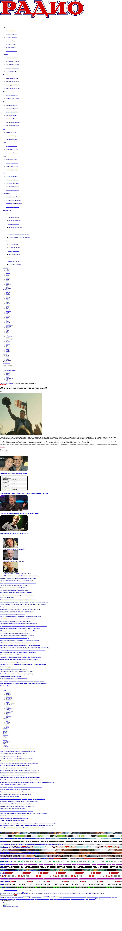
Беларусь (7, 269)
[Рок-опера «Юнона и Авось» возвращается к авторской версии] (14, 510)
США (7, 285)
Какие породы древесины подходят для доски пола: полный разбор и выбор (15, 768)
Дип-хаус (5, 74)
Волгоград (8, 304)
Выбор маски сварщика (5, 666)
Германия (8, 273)
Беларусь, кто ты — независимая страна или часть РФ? (17, 847)
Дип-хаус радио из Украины (12, 81)
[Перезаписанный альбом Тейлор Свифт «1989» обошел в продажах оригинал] (14, 490)
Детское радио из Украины (14, 264)
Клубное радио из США (11, 71)
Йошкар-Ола (8, 309)
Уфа (6, 346)
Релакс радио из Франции (12, 169)
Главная (2, 383)
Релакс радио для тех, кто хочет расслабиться (19, 899)
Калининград (8, 311)
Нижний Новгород (10, 325)
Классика (8, 230)
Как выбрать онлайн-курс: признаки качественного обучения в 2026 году (17, 751)
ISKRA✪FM (4, 867)
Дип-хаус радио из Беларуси (12, 85)
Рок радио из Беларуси (11, 37)
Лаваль (7, 317)
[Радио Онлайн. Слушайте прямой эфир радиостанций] (42, 17)
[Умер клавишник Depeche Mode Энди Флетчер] (14, 530)
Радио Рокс (3, 873)
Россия (7, 270)
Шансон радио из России (12, 95)
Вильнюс (7, 302)
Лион (7, 318)
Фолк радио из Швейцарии (15, 227)
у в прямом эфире (13, 678)
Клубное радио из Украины (12, 61)
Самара (7, 337)
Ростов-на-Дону (9, 336)
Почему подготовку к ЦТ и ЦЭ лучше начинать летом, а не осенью (16, 758)
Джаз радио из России (13, 244)
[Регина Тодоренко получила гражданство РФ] (10, 548)
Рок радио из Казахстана (12, 40)
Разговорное (6, 193)
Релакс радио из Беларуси (12, 166)
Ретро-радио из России (11, 146)
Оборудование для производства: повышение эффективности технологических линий (21, 787)
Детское (7, 257)
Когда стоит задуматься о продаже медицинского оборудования (15, 794)
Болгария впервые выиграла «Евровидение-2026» (13, 662)
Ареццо (7, 293)
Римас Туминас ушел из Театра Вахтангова (13, 561)
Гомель (7, 307)
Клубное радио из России (12, 57)
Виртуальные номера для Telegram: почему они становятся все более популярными (25, 838)
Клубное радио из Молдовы (12, 68)
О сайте (5, 361)
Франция (7, 287)
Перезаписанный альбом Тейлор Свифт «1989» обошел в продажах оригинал (24, 493)
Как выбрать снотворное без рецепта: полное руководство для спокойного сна (19, 763)
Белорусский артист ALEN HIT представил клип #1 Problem (15, 803)
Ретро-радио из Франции (12, 152)
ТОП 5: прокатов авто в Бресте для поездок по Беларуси (13, 753)
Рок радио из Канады (11, 47)
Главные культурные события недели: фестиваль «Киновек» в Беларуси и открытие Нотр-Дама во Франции (28, 823)
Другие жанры (7, 210)
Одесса (7, 330)
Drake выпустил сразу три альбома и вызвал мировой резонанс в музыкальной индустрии (23, 664)
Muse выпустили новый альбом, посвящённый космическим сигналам (18, 652)
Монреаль (8, 322)
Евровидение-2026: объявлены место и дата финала (13, 669)
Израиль (7, 274)
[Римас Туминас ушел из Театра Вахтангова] (10, 560)
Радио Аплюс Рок (5, 876)
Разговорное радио (4, 899)
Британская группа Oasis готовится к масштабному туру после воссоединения (20, 645)
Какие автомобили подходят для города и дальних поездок (14, 590)
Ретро (4, 142)
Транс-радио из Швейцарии (12, 125)
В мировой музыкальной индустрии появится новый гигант (15, 760)
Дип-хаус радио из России (12, 78)
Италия (7, 276)
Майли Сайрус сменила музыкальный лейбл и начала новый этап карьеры (19, 575)
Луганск (7, 319)
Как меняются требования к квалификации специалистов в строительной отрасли (20, 609)
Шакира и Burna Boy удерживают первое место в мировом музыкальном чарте (20, 616)
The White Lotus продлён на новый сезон (10, 676)
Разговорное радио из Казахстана (14, 203)
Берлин (7, 299)
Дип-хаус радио (15, 897)
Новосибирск (8, 326)
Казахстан (8, 278)
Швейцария (8, 288)
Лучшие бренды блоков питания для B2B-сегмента (12, 614)
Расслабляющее (49, 893)
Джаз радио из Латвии (13, 251)
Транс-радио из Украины (12, 108)
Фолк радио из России (13, 217)
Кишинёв (8, 314)
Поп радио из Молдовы (11, 139)
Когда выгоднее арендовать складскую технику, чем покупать (15, 789)
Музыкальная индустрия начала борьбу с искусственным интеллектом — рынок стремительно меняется (27, 782)
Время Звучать (4, 881)
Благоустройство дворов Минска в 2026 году (11, 654)
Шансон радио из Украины (12, 98)
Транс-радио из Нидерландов (13, 122)
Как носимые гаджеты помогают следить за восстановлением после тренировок (19, 640)
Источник (2, 447)
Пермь (7, 333)
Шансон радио (92, 899)
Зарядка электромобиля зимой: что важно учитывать (12, 808)
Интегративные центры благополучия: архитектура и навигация (15, 633)
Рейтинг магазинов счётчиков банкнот (9, 796)
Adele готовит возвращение (7, 597)
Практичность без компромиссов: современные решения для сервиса (16, 811)
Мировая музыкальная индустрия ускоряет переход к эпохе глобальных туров (20, 777)
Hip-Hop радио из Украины (12, 180)
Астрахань (8, 294)
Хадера (7, 349)
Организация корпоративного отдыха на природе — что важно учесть (17, 806)
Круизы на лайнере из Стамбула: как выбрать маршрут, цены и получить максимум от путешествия (24, 647)
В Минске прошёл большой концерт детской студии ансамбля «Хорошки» (19, 659)
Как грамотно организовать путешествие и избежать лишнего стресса (17, 791)
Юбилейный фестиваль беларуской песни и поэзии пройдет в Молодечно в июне (20, 657)
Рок (4, 27)
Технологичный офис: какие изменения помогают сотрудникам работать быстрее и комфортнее (23, 604)
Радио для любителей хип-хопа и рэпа (68, 897)
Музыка (7, 359)
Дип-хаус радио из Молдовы (12, 88)
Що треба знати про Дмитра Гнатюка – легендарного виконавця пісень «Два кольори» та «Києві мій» (31, 844)
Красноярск (8, 700)
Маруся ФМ (3, 841)
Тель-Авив (8, 344)
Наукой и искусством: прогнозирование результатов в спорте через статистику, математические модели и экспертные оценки (38, 835)
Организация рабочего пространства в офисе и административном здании (18, 578)
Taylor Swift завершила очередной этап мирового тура (14, 815)
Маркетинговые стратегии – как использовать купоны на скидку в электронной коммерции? (29, 856)
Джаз (7, 240)
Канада (7, 279)
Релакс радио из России (11, 159)
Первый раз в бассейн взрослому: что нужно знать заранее (14, 585)
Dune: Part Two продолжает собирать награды (12, 820)
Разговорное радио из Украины (13, 200)
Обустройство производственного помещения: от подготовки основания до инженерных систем (23, 626)
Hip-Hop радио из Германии (12, 186)
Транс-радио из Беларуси (12, 112)
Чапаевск (8, 350)
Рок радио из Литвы (10, 44)
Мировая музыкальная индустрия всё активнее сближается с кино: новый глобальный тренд (24, 602)
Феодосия (8, 347)
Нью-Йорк (8, 327)
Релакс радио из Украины (12, 163)
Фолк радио (88, 899)
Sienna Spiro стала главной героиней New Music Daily (13, 587)
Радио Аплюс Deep (6, 878)
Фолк (7, 213)
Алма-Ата (8, 290)
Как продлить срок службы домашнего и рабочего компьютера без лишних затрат (20, 770)
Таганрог (8, 342)
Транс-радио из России (11, 105)
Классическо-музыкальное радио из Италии (19, 237)
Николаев (8, 328)
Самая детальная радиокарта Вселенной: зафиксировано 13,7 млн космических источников (23, 813)
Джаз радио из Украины (14, 247)
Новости (5, 354)
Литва (7, 281)
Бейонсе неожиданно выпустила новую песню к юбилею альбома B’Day (18, 630)
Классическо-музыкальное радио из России (18, 234)
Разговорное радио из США (12, 207)
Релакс (4, 156)
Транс (4, 102)
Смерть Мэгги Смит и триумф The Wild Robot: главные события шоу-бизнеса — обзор (22, 827)
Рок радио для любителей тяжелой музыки (62, 899)
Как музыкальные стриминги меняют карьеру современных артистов (18, 583)
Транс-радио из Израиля (11, 115)
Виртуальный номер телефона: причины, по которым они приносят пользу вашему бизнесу (28, 833)
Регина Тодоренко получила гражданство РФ (14, 549)
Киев (7, 313)
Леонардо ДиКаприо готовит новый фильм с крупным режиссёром (17, 673)
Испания (7, 275)
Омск (7, 331)
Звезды (7, 355)
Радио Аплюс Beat (4, 685)
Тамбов (7, 713)
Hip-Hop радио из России (12, 176)
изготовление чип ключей (10, 890)
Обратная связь (6, 363)
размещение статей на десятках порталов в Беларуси (23, 683)
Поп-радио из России (11, 132)
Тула (7, 345)
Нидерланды (8, 284)
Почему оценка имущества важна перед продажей (12, 775)
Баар (7, 295)
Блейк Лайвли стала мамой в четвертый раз (13, 473)
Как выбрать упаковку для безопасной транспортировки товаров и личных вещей (20, 628)
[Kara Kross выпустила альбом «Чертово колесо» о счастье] (10, 572)
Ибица (7, 308)
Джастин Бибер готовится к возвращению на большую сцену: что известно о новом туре (22, 650)
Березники (8, 298)
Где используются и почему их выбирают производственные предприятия (18, 748)
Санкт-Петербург (9, 338)
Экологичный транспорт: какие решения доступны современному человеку (18, 623)
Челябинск (8, 351)
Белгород (8, 297)
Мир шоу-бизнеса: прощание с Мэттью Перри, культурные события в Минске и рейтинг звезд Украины (26, 825)
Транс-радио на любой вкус (79, 899)
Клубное (20, 893)
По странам (5, 268)
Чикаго (7, 352)
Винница (8, 303)
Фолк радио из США (13, 224)
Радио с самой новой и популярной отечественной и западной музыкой (102, 897)
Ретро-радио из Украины (12, 149)
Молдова (7, 283)
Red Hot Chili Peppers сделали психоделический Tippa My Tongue (20, 853)
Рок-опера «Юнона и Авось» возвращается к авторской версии (19, 513)
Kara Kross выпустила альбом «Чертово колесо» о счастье (17, 573)
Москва (7, 323)
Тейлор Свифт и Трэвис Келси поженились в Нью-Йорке (14, 638)
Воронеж (7, 306)
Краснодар (8, 316)
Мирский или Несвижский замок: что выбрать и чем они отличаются (17, 580)
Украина (7, 271)
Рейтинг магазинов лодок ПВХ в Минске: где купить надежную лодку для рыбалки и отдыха (22, 799)
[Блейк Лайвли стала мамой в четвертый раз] (14, 470)
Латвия (7, 280)
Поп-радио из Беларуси (11, 135)
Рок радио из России (11, 30)
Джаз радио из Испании (14, 254)
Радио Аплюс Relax (6, 861)
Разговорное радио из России (13, 196)
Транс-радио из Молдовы (12, 118)
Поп (4, 129)
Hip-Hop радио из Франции (12, 190)
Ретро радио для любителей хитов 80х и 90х (39, 899)
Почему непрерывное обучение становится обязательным (14, 606)
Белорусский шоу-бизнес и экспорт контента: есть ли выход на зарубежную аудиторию (22, 681)
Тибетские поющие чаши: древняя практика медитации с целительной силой (18, 642)
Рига (7, 335)
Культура (7, 356)
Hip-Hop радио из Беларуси (12, 183)
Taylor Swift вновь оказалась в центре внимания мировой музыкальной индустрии (21, 779)
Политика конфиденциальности (10, 906)
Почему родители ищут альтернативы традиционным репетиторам (16, 671)
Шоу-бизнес (8, 360)
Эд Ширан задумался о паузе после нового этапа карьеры (14, 765)
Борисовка (8, 300)
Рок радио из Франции (11, 51)
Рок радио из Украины (11, 34)
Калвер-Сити (8, 312)
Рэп (4, 173)
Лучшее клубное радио (36, 897)
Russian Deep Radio (6, 864)
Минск (7, 321)
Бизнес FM (3, 884)
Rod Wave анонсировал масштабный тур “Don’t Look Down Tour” (17, 595)
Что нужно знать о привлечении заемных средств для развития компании (18, 599)
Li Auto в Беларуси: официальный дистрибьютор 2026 (13, 784)
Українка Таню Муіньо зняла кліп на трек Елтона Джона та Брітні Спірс (22, 870)
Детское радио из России (14, 261)
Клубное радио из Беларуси (12, 64)
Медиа (7, 357)
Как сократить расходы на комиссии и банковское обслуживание (15, 621)
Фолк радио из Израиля (14, 220)
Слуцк (7, 340)
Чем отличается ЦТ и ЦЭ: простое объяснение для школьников (19, 850)
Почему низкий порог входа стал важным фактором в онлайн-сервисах (17, 635)
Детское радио (3, 897)
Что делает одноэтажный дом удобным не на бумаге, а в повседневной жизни (19, 801)
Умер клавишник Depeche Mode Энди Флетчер (14, 533)
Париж (7, 332)
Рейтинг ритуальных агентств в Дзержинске (11, 756)
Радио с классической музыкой (81, 897)
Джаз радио (8, 897)
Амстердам (8, 292)
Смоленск (8, 341)
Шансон (5, 91)
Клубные (5, 54)
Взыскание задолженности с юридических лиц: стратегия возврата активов (19, 772)
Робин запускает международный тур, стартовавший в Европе (16, 592)
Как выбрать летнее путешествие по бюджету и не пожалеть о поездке (17, 611)
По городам (5, 289)
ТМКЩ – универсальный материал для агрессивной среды (14, 818)
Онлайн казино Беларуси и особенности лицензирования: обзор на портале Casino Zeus (27, 858)
